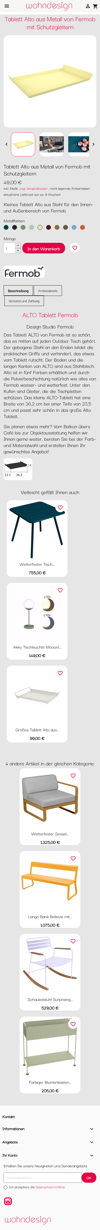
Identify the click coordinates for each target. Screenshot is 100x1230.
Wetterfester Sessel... (50, 833)
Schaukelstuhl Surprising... (50, 999)
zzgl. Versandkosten (33, 188)
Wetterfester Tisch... (37, 564)
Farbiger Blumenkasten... (50, 1082)
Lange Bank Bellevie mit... (50, 916)
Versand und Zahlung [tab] (24, 300)
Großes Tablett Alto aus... (37, 729)
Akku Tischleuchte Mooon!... (37, 646)
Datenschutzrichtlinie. (51, 1186)
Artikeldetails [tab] (48, 290)
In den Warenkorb (43, 248)
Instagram (8, 1201)
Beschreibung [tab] (18, 290)
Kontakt (8, 1116)
